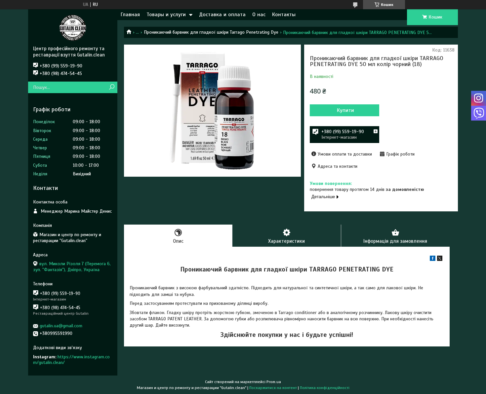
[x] (439, 259)
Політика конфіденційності (324, 387)
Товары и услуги (166, 14)
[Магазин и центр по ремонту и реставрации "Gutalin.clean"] (72, 27)
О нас (258, 14)
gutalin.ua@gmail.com (61, 326)
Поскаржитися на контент (273, 387)
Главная (130, 14)
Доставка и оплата (222, 14)
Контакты (284, 14)
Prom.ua (273, 381)
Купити (345, 110)
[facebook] (432, 259)
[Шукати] (111, 87)
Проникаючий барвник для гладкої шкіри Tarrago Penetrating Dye (211, 32)
